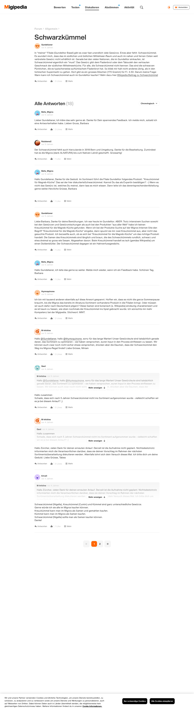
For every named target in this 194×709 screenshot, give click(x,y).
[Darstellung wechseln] (169, 7)
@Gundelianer (48, 338)
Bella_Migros (47, 111)
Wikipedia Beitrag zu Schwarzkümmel (137, 75)
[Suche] (141, 7)
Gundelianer (47, 44)
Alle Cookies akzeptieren (162, 701)
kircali (44, 475)
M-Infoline (46, 330)
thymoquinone (48, 291)
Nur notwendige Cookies (135, 701)
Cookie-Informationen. (92, 706)
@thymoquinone (72, 338)
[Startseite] (16, 7)
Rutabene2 (46, 141)
